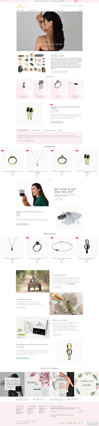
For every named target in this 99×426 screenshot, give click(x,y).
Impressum (41, 412)
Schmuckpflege (18, 413)
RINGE (58, 96)
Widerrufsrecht (41, 411)
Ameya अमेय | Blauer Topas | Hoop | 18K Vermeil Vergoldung (32, 344)
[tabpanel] (12, 163)
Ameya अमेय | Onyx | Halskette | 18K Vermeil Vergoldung (12, 171)
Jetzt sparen (59, 199)
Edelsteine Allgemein (29, 140)
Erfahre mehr (57, 287)
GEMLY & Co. (20, 5)
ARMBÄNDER (75, 96)
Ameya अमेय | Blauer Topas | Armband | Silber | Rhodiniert (12, 258)
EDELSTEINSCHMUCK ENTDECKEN (59, 71)
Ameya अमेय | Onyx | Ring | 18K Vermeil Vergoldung (37, 171)
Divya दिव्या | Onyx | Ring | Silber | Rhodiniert (87, 258)
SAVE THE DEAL (49, 48)
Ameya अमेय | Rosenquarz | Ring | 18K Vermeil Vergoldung (61, 171)
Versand (28, 410)
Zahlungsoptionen (30, 409)
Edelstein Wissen (19, 409)
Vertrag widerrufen (92, 423)
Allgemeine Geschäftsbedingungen (43, 408)
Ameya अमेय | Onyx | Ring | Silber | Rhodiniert (37, 258)
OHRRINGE (40, 96)
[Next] (97, 384)
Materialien (18, 410)
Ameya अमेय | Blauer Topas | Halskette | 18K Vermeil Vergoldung (86, 172)
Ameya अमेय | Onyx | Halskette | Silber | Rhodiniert (62, 258)
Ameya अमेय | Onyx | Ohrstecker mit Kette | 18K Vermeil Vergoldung (65, 107)
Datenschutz (41, 410)
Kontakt (28, 413)
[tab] (23, 130)
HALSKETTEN (24, 96)
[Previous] (2, 384)
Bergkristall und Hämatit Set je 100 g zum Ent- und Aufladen (29, 212)
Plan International (71, 283)
